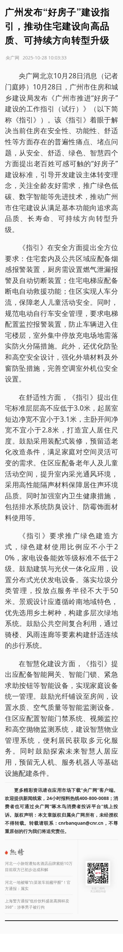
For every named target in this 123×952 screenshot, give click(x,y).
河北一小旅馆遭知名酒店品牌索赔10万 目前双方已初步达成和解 (38, 866)
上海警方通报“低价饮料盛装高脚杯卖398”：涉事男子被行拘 (37, 904)
